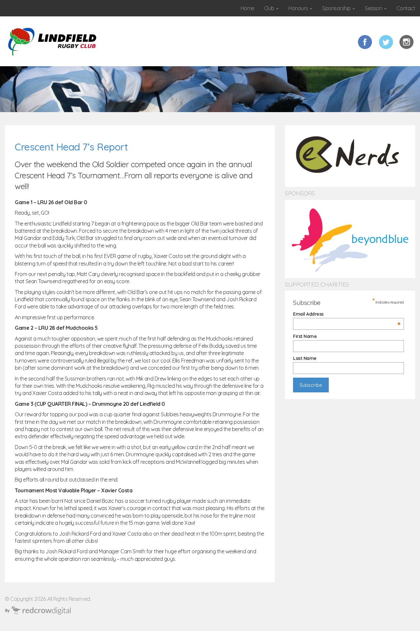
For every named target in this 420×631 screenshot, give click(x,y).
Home (247, 8)
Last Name (305, 358)
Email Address (347, 314)
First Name (305, 336)
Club (270, 8)
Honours (298, 8)
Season (374, 8)
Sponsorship (337, 8)
